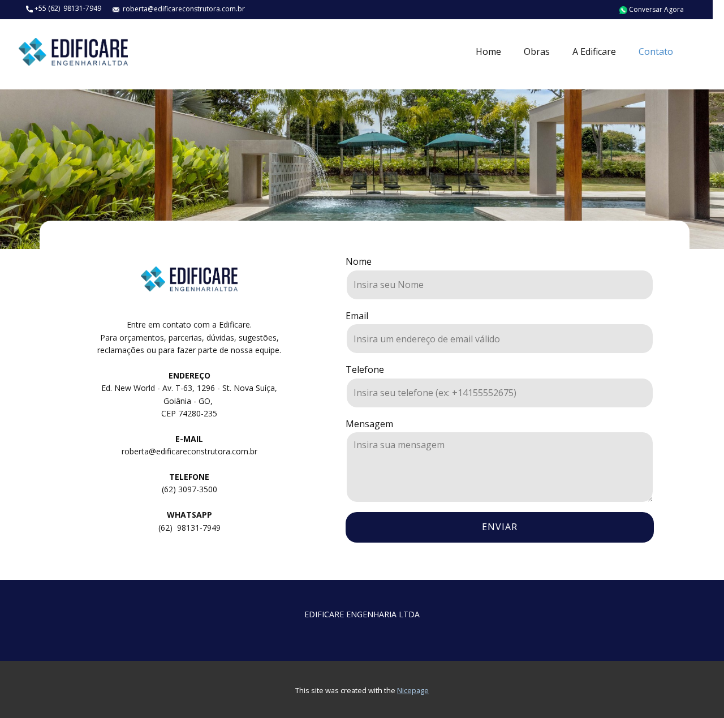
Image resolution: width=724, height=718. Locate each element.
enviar (500, 527)
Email (357, 315)
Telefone (365, 369)
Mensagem (369, 424)
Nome (359, 261)
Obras (537, 51)
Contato (656, 51)
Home (488, 51)
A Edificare (594, 51)
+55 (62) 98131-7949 (67, 8)
